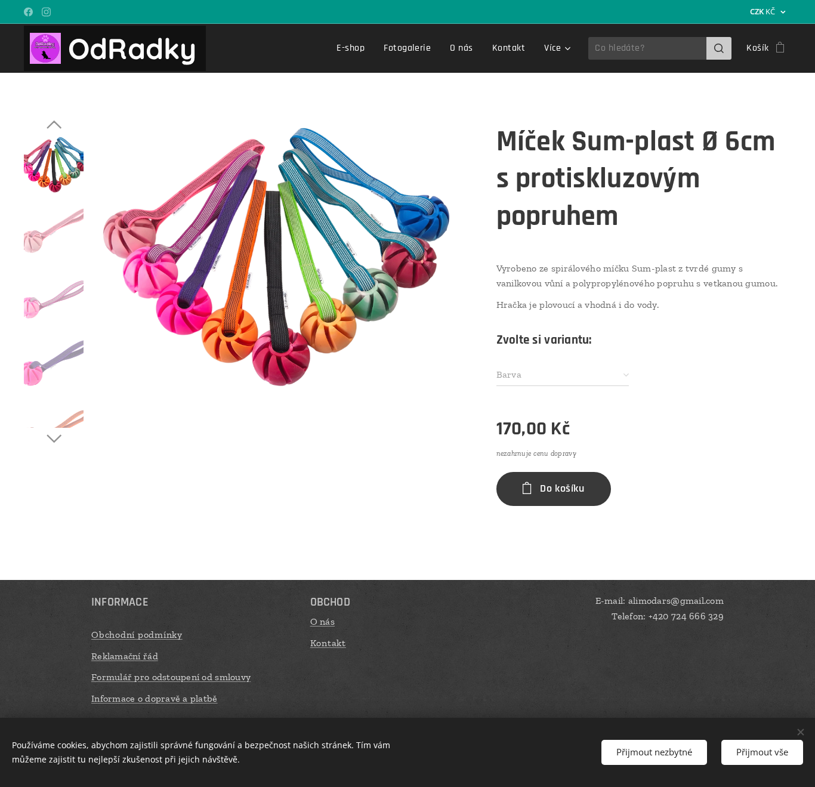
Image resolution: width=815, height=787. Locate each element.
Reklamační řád (124, 656)
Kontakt (328, 643)
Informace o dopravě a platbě (154, 698)
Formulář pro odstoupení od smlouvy (171, 677)
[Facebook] (28, 12)
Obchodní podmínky (137, 634)
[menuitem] (354, 48)
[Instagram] (46, 12)
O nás (322, 621)
